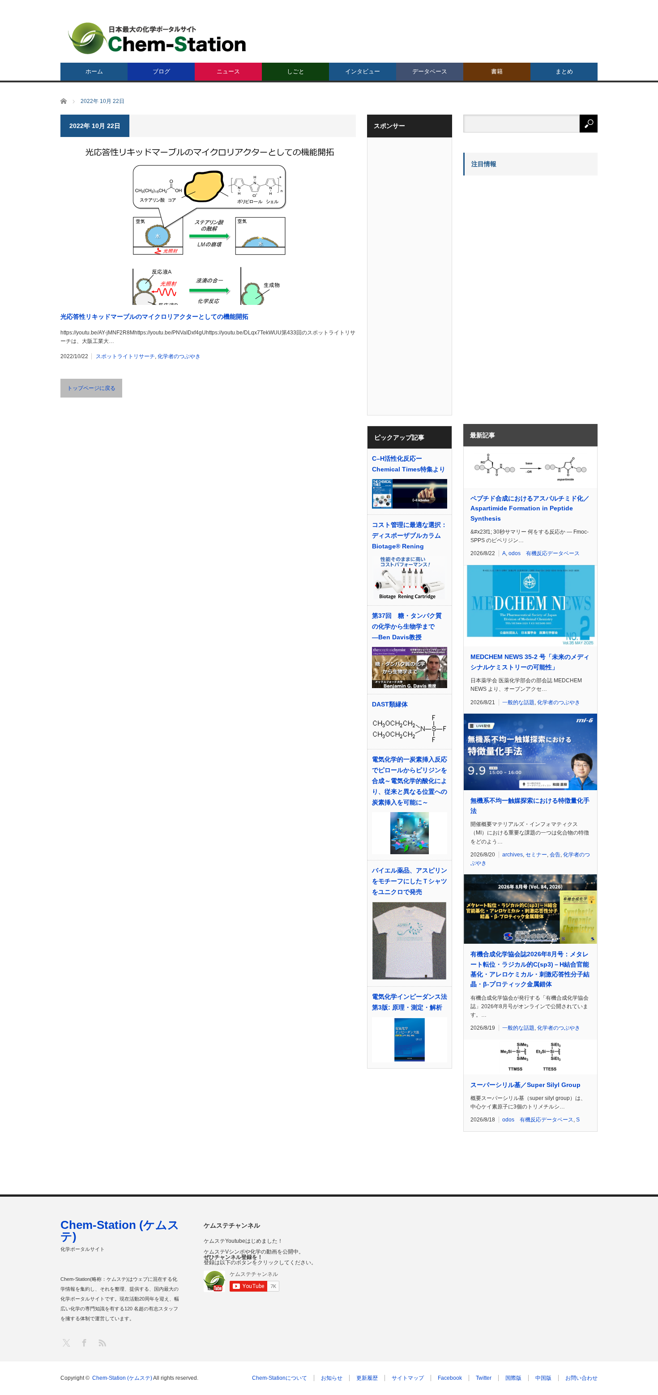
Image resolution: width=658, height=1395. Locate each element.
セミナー (536, 855)
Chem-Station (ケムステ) (119, 1230)
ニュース (228, 71)
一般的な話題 (518, 702)
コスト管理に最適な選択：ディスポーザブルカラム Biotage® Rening (409, 535)
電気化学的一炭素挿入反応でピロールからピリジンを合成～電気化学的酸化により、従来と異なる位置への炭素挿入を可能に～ (409, 781)
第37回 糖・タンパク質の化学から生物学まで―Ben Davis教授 (407, 626)
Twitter (483, 1378)
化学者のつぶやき (179, 356)
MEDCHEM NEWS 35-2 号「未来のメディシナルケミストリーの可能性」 (530, 661)
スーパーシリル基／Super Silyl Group (525, 1084)
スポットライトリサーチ (125, 356)
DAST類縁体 (390, 704)
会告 (555, 855)
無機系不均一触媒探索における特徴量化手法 (530, 805)
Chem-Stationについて (279, 1378)
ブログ (161, 71)
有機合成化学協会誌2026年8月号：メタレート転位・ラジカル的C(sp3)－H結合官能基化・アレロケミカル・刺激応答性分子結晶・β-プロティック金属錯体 (530, 969)
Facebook (450, 1378)
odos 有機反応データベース (544, 553)
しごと (295, 71)
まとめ (564, 71)
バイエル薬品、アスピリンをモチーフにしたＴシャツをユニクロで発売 (409, 881)
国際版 (513, 1378)
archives (512, 855)
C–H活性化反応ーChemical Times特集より (408, 464)
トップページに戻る (91, 388)
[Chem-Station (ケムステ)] (157, 38)
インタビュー (362, 71)
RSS (101, 1342)
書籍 (497, 71)
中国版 (543, 1378)
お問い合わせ (581, 1378)
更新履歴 (367, 1378)
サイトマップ (408, 1378)
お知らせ (331, 1378)
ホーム (94, 71)
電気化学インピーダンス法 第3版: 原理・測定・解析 (409, 1002)
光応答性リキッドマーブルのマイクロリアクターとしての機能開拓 (154, 316)
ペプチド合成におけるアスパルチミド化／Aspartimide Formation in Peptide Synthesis (530, 508)
